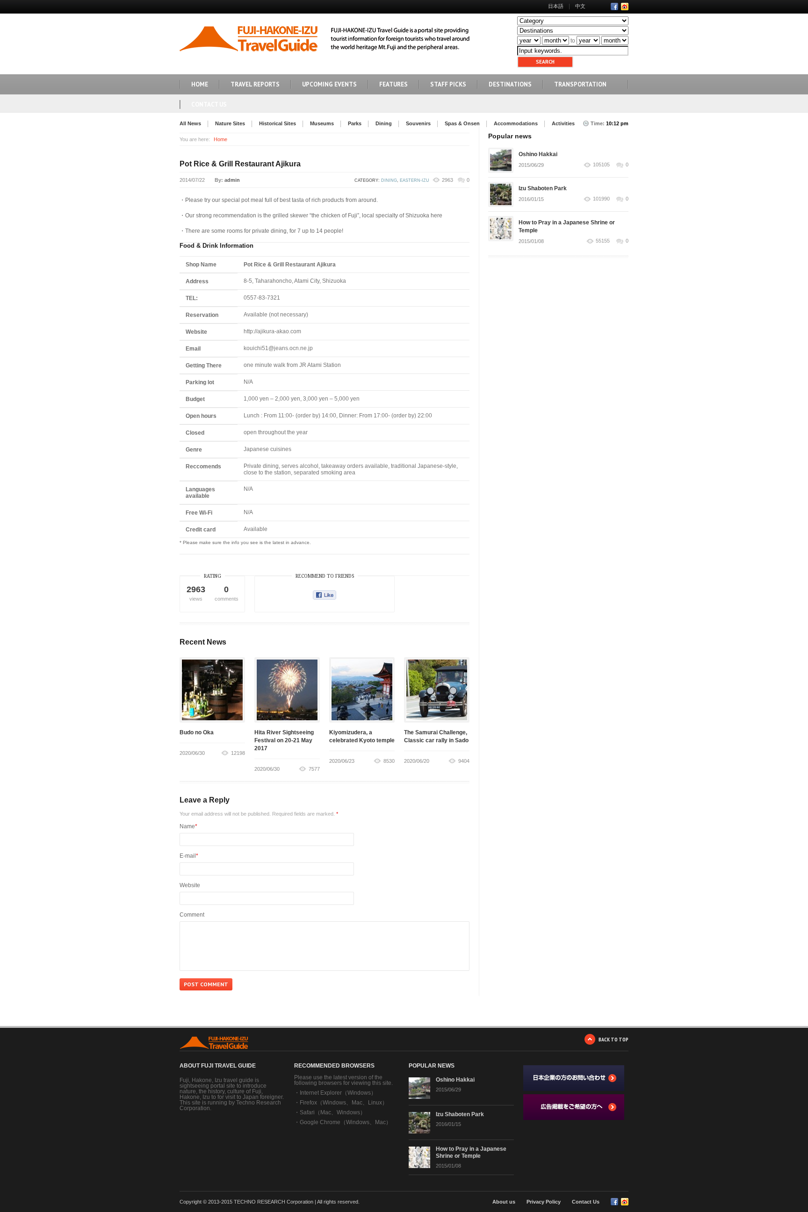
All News (190, 123)
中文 (580, 6)
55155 (603, 241)
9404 (463, 761)
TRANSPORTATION (580, 84)
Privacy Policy (544, 1202)
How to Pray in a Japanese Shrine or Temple (471, 1152)
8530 (389, 761)
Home (220, 139)
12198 (238, 753)
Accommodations (516, 123)
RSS (624, 6)
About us (503, 1202)
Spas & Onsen (462, 123)
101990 (601, 198)
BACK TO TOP (613, 1039)
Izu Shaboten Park (543, 188)
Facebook (614, 6)
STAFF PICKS (448, 84)
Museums (322, 123)
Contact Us (209, 104)
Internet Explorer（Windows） (338, 1093)
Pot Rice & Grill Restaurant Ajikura (240, 164)
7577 (314, 769)
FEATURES (393, 84)
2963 (447, 180)
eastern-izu (414, 180)
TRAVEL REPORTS (255, 84)
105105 (601, 164)
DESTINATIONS (510, 84)
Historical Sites (277, 123)
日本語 (555, 6)
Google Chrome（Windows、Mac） (345, 1122)
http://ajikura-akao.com (272, 331)
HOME (199, 84)
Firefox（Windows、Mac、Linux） (344, 1102)
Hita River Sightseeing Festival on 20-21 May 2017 (284, 740)
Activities (563, 123)
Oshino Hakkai (538, 154)
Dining (383, 123)
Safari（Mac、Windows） (333, 1112)
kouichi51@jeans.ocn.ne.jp (278, 348)
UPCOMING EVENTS (329, 84)
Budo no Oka (197, 732)
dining (389, 180)
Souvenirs (418, 123)
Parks (354, 123)
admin (232, 180)
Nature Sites (230, 123)
